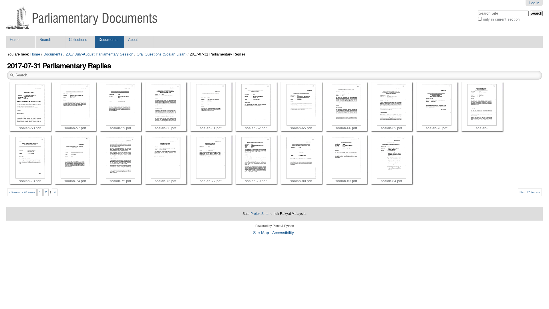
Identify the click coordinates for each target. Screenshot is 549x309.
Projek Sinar (260, 214)
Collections (78, 39)
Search (45, 39)
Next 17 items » (530, 192)
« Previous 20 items (22, 192)
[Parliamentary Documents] (81, 17)
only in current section (501, 19)
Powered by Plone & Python (274, 225)
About (133, 39)
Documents (108, 39)
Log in (534, 3)
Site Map (261, 233)
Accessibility (283, 233)
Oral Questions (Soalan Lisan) (161, 54)
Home (14, 39)
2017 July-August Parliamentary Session (99, 54)
